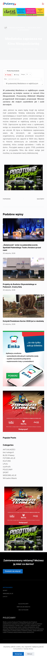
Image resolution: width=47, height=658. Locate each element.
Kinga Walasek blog (25, 622)
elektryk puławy (26, 623)
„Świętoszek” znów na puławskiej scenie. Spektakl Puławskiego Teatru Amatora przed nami (22, 247)
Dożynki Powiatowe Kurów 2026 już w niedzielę (23, 321)
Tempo (23, 74)
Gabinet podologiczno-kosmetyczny (20, 622)
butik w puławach (36, 623)
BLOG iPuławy (8, 455)
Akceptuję (18, 654)
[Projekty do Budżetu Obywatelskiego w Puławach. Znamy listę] (23, 269)
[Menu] (43, 4)
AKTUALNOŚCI (24, 30)
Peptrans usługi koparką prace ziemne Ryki (21, 632)
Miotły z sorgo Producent (10, 622)
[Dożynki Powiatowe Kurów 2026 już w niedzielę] (23, 306)
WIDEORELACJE (9, 475)
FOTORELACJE (9, 458)
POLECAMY (8, 469)
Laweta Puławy (16, 630)
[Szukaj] (38, 4)
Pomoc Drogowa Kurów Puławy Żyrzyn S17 (23, 629)
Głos (5, 79)
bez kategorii (8, 452)
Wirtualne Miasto (10, 478)
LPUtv (5, 464)
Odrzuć (29, 654)
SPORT (6, 472)
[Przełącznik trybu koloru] (33, 4)
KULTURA (7, 461)
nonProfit (6, 467)
